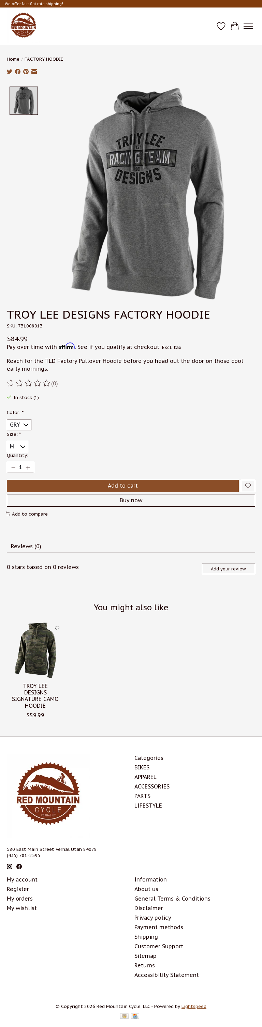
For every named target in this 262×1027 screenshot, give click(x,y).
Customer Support (158, 946)
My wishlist (22, 908)
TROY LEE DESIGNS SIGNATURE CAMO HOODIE (35, 696)
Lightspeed (193, 1006)
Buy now (131, 500)
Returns (144, 965)
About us (146, 889)
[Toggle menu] (248, 26)
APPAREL (145, 776)
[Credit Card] (135, 1016)
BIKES (141, 767)
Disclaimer (148, 908)
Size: (14, 434)
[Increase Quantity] (27, 467)
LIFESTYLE (148, 805)
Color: (15, 412)
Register (18, 889)
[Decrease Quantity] (13, 467)
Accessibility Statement (166, 974)
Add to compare (30, 514)
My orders (20, 898)
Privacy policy (152, 917)
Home (13, 59)
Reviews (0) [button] (26, 546)
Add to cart (123, 485)
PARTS (142, 796)
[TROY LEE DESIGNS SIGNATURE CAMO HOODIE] (35, 650)
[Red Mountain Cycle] (23, 26)
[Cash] (124, 1016)
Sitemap (145, 955)
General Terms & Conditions (172, 898)
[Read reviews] (29, 383)
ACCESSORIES (152, 786)
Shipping (146, 936)
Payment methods (158, 927)
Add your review (228, 569)
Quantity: (17, 455)
